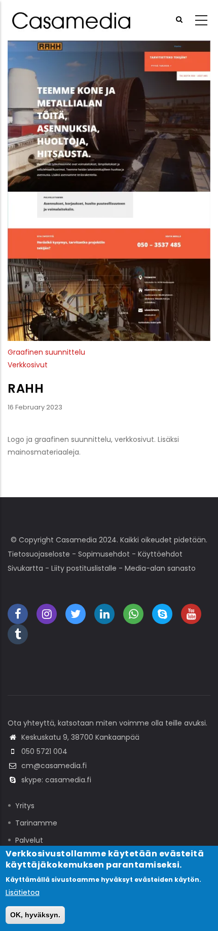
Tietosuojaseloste (39, 554)
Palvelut (29, 840)
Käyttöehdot (160, 554)
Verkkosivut (28, 365)
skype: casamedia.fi (56, 780)
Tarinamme (36, 823)
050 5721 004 (44, 751)
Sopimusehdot (104, 554)
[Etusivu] (73, 21)
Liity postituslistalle (84, 568)
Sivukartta (25, 568)
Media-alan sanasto (160, 568)
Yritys (24, 806)
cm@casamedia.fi (54, 766)
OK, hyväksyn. (35, 915)
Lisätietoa (23, 892)
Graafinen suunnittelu (46, 352)
